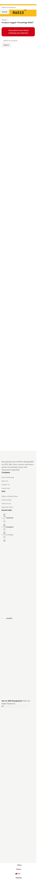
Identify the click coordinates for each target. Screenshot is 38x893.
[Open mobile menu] (2, 2)
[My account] (34, 2)
